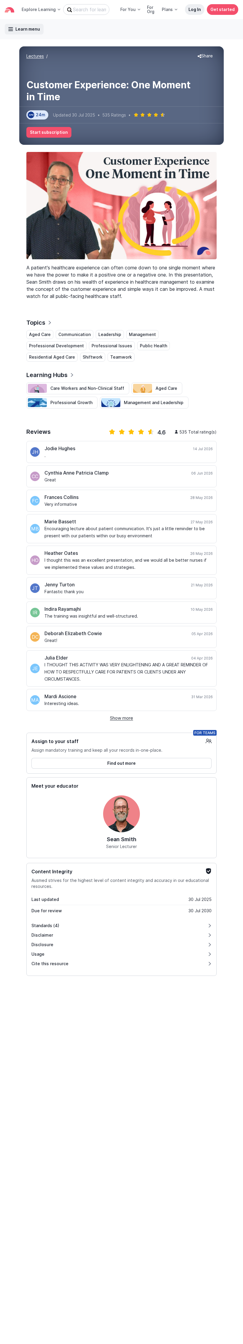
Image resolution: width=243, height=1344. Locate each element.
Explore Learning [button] (39, 9)
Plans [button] (167, 9)
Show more (121, 718)
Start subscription (49, 132)
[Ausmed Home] (9, 10)
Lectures (35, 56)
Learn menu (27, 29)
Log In (194, 9)
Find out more (121, 763)
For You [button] (128, 9)
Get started (222, 9)
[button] (205, 56)
